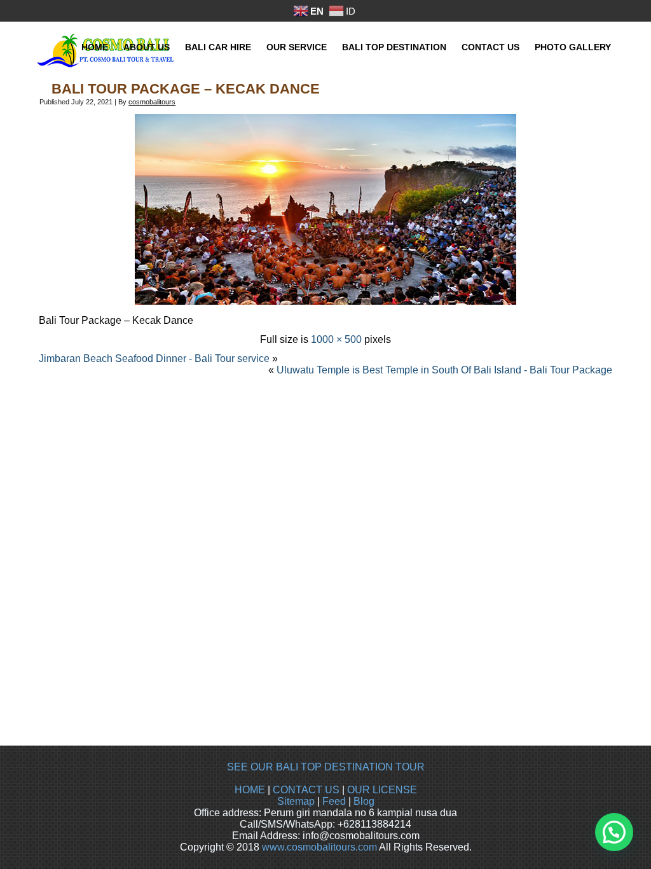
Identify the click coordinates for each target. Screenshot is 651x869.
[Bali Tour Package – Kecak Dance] (325, 301)
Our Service (296, 47)
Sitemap (296, 801)
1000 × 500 (336, 339)
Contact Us (490, 47)
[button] (614, 832)
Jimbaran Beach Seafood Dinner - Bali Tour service (154, 358)
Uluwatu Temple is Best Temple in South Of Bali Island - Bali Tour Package (444, 370)
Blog (363, 801)
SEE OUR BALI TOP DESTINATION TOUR (326, 766)
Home (94, 47)
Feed (334, 801)
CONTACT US (306, 789)
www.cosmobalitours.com (319, 847)
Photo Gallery (573, 47)
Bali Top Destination (394, 47)
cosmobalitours (151, 102)
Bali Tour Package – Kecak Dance (185, 89)
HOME (250, 789)
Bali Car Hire (218, 47)
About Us (146, 47)
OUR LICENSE (382, 789)
